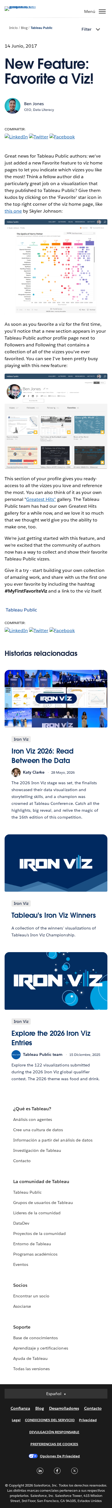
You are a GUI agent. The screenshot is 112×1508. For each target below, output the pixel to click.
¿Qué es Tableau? (32, 1109)
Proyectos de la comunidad (39, 1233)
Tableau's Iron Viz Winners (53, 915)
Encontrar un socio (31, 1296)
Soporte (21, 1327)
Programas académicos (35, 1254)
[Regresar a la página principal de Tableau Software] (25, 6)
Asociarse (22, 1306)
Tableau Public (42, 28)
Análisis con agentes (32, 1119)
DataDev (21, 1223)
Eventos (20, 1264)
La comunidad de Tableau (41, 1181)
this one (13, 211)
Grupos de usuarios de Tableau (43, 1202)
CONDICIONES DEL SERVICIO (50, 1419)
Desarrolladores (64, 1408)
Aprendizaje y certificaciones (40, 1348)
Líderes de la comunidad (37, 1212)
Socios (20, 1285)
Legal (16, 1419)
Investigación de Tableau (37, 1150)
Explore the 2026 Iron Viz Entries (50, 1038)
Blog (24, 28)
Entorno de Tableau (32, 1243)
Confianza (20, 1408)
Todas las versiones (31, 1368)
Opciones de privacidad (60, 1456)
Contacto (22, 1160)
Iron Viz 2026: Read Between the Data (42, 756)
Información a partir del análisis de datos (52, 1140)
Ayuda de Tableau (30, 1358)
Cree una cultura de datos (38, 1129)
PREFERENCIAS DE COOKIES (54, 1444)
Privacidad (87, 1419)
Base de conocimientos (35, 1337)
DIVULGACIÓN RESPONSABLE (54, 1431)
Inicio (13, 28)
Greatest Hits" (41, 499)
